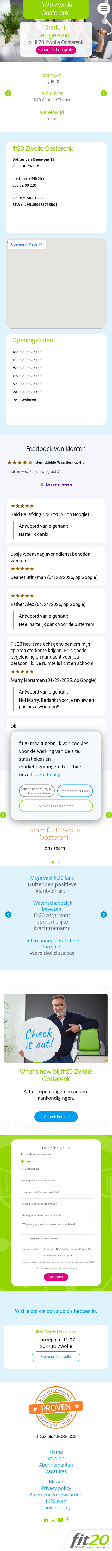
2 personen (32, 1168)
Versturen (56, 1277)
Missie (56, 1481)
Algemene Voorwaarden (56, 1494)
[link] (56, 997)
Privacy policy (56, 1488)
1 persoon (31, 1161)
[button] (8, 93)
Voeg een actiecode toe (43, 1238)
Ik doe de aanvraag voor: (36, 1154)
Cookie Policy (45, 774)
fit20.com (56, 1501)
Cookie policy (56, 1507)
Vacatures (56, 1471)
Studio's (56, 1458)
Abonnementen (56, 1465)
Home (56, 1452)
